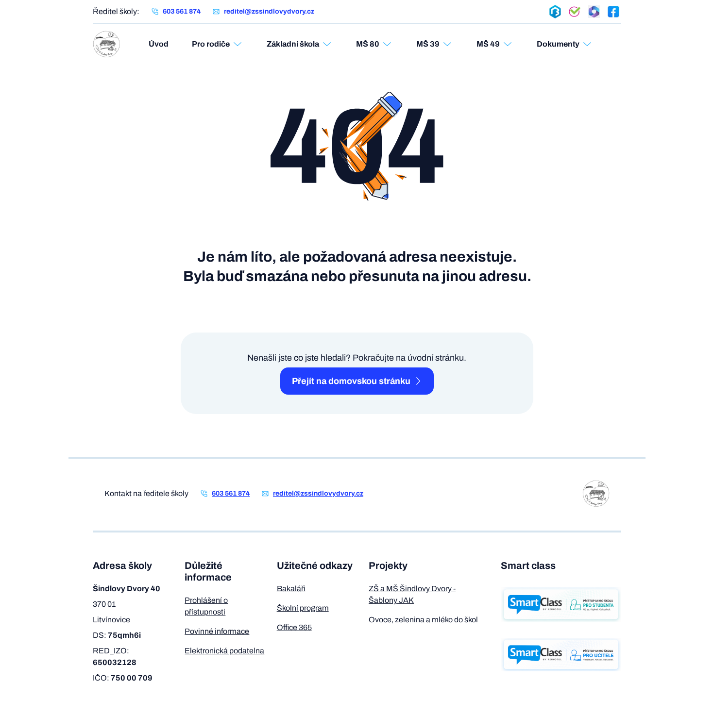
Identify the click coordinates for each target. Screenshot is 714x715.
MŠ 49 (488, 44)
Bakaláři (291, 588)
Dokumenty (558, 44)
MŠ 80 (367, 44)
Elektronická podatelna (224, 651)
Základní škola (293, 44)
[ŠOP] (574, 11)
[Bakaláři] (555, 11)
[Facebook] (613, 11)
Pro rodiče (211, 44)
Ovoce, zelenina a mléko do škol (423, 619)
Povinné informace (217, 631)
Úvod (159, 44)
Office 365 (294, 627)
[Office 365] (594, 11)
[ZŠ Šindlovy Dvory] (106, 44)
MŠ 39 (428, 44)
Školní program (303, 608)
